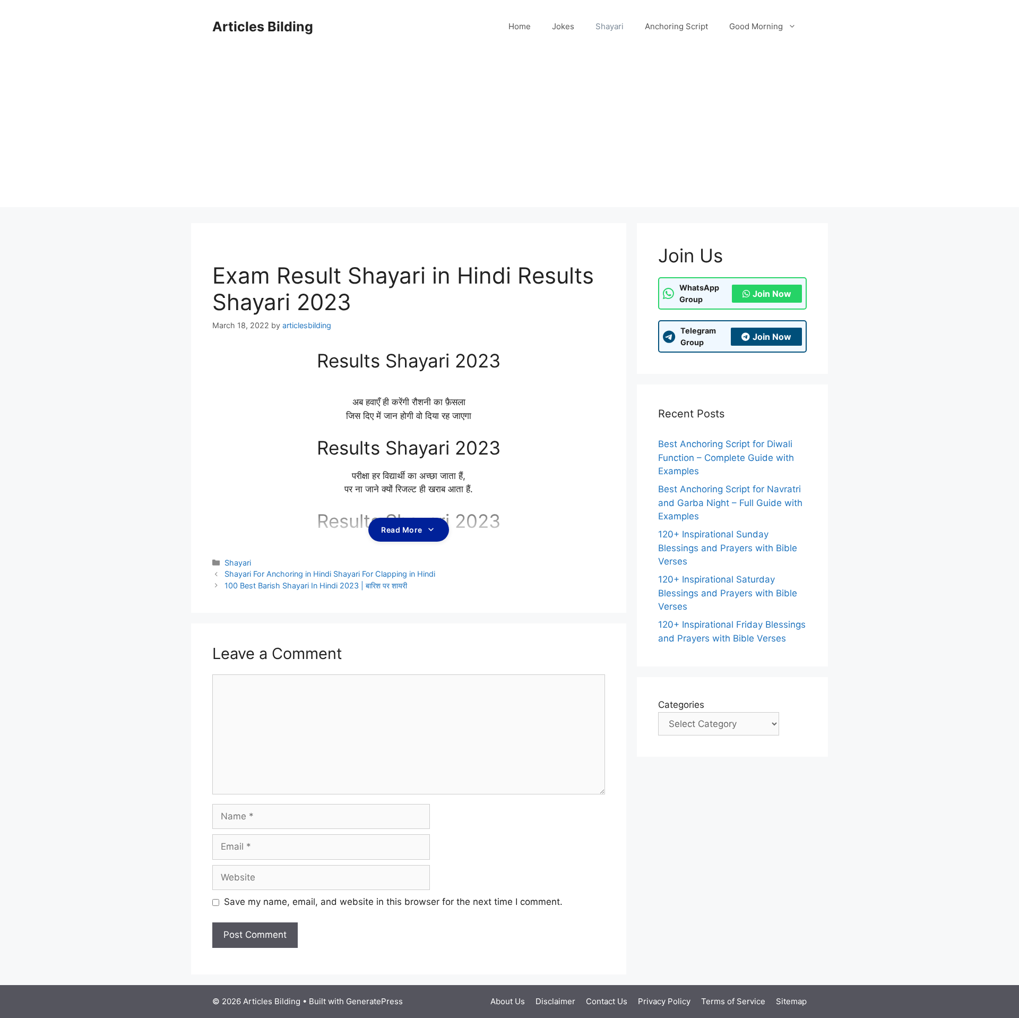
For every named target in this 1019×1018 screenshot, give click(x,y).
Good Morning (756, 26)
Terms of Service (733, 1001)
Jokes (563, 26)
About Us (507, 1001)
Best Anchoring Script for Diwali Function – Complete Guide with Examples (726, 457)
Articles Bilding (262, 27)
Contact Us (606, 1001)
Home (519, 26)
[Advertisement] (509, 132)
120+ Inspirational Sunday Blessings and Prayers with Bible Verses (727, 548)
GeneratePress (374, 1001)
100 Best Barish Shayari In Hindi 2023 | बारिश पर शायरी (315, 585)
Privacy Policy (664, 1001)
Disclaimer (555, 1001)
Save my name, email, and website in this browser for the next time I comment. (393, 901)
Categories (681, 704)
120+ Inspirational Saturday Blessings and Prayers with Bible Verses (727, 593)
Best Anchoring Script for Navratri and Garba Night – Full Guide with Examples (730, 502)
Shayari (609, 26)
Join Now (772, 293)
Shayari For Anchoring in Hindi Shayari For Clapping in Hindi (329, 573)
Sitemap (791, 1001)
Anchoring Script (676, 26)
